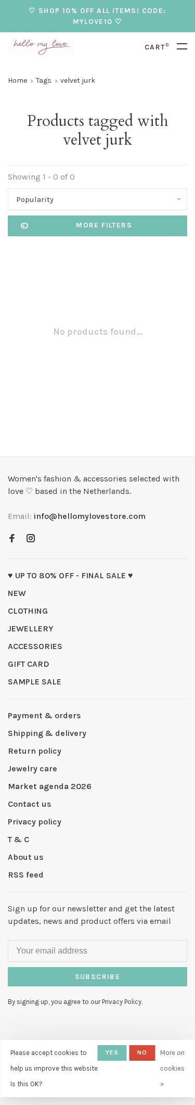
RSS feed (26, 875)
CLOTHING (28, 611)
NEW (17, 593)
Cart (157, 47)
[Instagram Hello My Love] (31, 539)
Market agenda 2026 (50, 786)
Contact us (29, 804)
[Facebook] (12, 539)
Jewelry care (32, 768)
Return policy (34, 751)
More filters (104, 225)
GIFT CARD (28, 664)
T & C (18, 839)
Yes (112, 1052)
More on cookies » (172, 1068)
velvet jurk (77, 80)
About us (26, 857)
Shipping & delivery (47, 733)
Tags (43, 80)
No (142, 1052)
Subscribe (98, 976)
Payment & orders (44, 715)
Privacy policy (34, 822)
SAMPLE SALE (34, 682)
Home (17, 80)
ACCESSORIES (35, 646)
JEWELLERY (31, 628)
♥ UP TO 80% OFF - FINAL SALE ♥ (70, 575)
